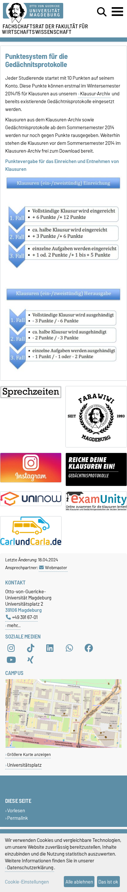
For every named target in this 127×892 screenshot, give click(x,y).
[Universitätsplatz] (63, 746)
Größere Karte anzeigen (29, 754)
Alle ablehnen (79, 882)
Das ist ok (108, 882)
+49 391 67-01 (25, 617)
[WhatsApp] (69, 648)
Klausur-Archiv (95, 94)
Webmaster (56, 567)
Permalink (17, 818)
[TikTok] (30, 648)
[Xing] (30, 660)
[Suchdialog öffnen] (101, 12)
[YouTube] (11, 660)
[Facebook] (89, 648)
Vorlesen (16, 810)
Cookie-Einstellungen (27, 882)
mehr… (14, 625)
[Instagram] (11, 648)
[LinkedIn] (50, 648)
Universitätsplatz (24, 765)
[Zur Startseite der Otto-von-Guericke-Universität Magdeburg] (39, 13)
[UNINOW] (31, 498)
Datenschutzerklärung (30, 867)
